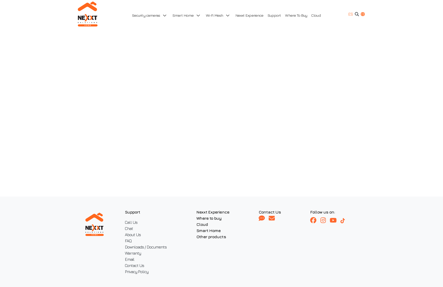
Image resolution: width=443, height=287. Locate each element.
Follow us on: (322, 212)
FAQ (128, 240)
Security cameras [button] (146, 15)
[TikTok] (344, 220)
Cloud (315, 15)
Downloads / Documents (146, 247)
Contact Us (134, 265)
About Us (133, 234)
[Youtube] (335, 220)
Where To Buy (296, 15)
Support (274, 15)
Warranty (133, 253)
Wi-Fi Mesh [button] (215, 15)
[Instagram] (325, 220)
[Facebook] (315, 220)
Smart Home (208, 230)
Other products (211, 236)
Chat (129, 228)
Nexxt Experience (249, 15)
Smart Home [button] (183, 15)
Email (129, 259)
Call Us (131, 222)
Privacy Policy (136, 271)
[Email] (272, 218)
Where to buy (209, 218)
